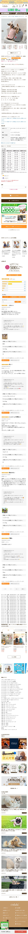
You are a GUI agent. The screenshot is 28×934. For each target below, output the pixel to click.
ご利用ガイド (5, 907)
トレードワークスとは (21, 921)
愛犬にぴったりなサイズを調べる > (8, 142)
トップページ (4, 16)
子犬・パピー (8, 702)
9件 (14, 279)
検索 (18, 301)
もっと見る (14, 656)
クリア (23, 301)
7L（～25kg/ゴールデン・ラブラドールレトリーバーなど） (12, 698)
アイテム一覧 (3, 726)
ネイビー (6, 178)
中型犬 (7, 723)
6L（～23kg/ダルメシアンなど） (13, 695)
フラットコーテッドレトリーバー (12, 715)
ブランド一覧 (11, 16)
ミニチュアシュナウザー (10, 709)
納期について (5, 912)
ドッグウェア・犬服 (11, 726)
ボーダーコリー (9, 713)
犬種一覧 (3, 702)
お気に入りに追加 (13, 189)
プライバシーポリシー (21, 912)
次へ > (17, 589)
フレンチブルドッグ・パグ (11, 721)
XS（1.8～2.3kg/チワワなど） (12, 682)
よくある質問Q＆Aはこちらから (14, 229)
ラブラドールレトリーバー (11, 717)
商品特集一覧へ (13, 788)
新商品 (2, 728)
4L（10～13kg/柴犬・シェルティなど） (14, 692)
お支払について (6, 915)
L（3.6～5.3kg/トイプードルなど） (13, 687)
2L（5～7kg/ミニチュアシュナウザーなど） (15, 689)
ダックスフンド (9, 720)
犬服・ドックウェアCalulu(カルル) (13, 928)
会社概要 (18, 907)
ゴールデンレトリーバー (10, 718)
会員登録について (6, 910)
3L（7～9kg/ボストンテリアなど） (13, 690)
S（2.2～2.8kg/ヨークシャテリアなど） (14, 684)
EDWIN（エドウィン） (19, 16)
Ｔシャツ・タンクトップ (12, 729)
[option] (14, 31)
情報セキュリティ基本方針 (22, 915)
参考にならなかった (15, 360)
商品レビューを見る (16, 58)
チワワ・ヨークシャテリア (11, 704)
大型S (8, 701)
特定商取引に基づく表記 (20, 910)
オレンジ (6, 175)
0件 (25, 286)
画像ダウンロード (14, 52)
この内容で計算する (14, 200)
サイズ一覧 (3, 681)
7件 (25, 281)
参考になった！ (5, 360)
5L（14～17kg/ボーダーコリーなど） (14, 693)
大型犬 (7, 724)
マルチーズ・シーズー (10, 706)
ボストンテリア (9, 710)
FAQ (3, 920)
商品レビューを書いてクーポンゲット (14, 226)
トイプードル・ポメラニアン (11, 707)
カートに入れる (15, 195)
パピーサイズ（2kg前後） (11, 681)
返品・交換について (7, 917)
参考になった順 (21, 296)
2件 (25, 284)
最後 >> (23, 589)
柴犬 (6, 712)
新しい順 (6, 296)
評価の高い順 (14, 296)
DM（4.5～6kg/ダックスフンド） (13, 699)
